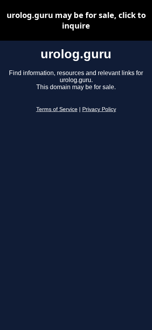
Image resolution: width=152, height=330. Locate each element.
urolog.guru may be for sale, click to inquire (76, 20)
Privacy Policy (99, 109)
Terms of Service (57, 109)
